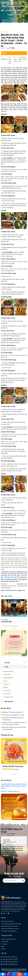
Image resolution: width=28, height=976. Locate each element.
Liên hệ (3, 948)
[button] (13, 628)
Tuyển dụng (4, 941)
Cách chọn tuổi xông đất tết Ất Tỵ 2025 (13, 715)
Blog (18, 18)
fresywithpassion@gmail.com (10, 964)
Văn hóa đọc (7, 693)
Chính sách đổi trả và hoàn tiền (9, 926)
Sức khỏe (6, 684)
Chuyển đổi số (7, 674)
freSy (5, 667)
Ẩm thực (6, 662)
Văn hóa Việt (7, 690)
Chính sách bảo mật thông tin (9, 931)
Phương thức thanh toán (7, 921)
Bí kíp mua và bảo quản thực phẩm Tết (12, 712)
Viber (20, 61)
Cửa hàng (4, 944)
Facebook (22, 57)
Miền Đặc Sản (8, 701)
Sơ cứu (6, 681)
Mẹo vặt (6, 687)
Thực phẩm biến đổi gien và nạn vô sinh (12, 621)
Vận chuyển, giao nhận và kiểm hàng (11, 923)
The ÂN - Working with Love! (8, 939)
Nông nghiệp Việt (8, 677)
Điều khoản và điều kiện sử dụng (10, 928)
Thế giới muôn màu (9, 697)
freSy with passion (8, 671)
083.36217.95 (6, 961)
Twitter (20, 59)
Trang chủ (12, 18)
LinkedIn (25, 59)
